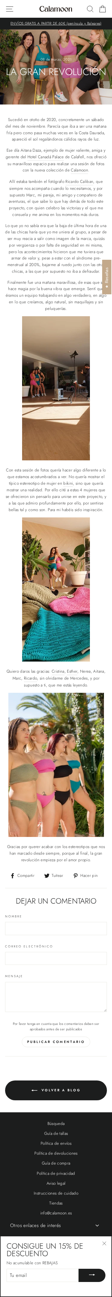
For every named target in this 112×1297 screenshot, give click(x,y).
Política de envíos (56, 1143)
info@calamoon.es (56, 1213)
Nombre (13, 916)
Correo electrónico (29, 946)
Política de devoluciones (55, 1153)
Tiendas (55, 1203)
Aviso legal (56, 1183)
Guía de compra (56, 1163)
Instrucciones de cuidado (56, 1193)
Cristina (58, 671)
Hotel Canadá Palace (45, 157)
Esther (72, 671)
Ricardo (30, 678)
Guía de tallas (56, 1133)
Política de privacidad (56, 1173)
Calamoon (79, 170)
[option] (56, 23)
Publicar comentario (56, 1041)
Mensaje (14, 976)
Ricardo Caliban (79, 181)
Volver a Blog (60, 1090)
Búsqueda (56, 1123)
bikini (68, 483)
